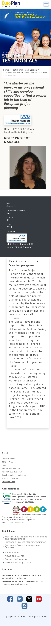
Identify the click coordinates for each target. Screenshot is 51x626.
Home (6, 70)
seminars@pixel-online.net (14, 578)
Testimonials (12, 552)
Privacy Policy (8, 482)
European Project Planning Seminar (25, 542)
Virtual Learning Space (18, 562)
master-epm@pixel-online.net (15, 584)
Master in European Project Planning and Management (26, 538)
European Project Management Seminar (23, 546)
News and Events (14, 556)
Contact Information (16, 559)
